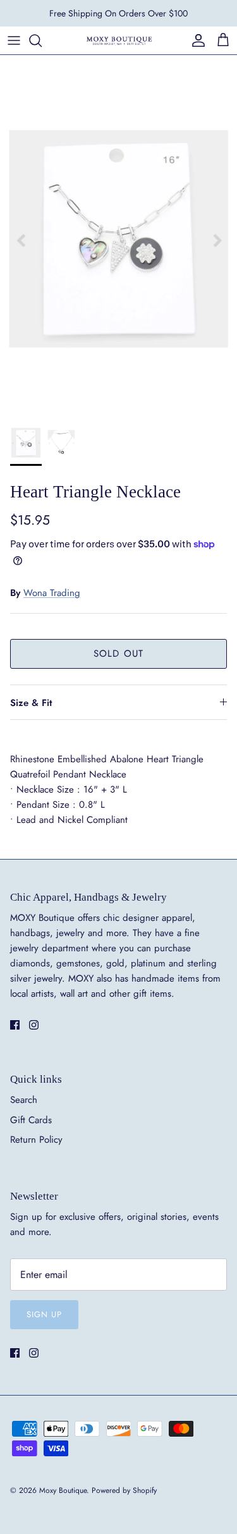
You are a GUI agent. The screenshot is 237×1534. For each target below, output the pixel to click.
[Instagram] (34, 1025)
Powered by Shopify (124, 1490)
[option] (118, 233)
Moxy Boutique (63, 1490)
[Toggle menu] (14, 40)
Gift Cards (31, 1120)
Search (23, 1100)
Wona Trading (51, 593)
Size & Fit (31, 703)
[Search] (42, 40)
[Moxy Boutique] (119, 40)
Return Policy (36, 1140)
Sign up (44, 1314)
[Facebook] (15, 1025)
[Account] (195, 40)
